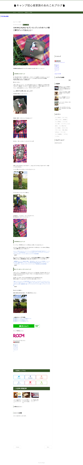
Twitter (19, 378)
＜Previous (17, 447)
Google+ (41, 378)
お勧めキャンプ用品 (28, 12)
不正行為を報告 (5, 16)
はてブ (18, 382)
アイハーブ (63, 132)
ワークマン (65, 121)
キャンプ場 (57, 123)
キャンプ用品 (58, 117)
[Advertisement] (31, 360)
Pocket (30, 383)
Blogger (43, 462)
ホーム (14, 12)
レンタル (57, 136)
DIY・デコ (65, 117)
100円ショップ (58, 119)
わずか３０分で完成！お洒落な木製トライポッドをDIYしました (64, 93)
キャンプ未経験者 (58, 134)
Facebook (30, 378)
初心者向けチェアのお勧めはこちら (20, 319)
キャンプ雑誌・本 (62, 125)
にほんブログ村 (57, 73)
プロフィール (20, 12)
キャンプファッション (65, 123)
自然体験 (65, 119)
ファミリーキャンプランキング (59, 62)
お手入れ (57, 132)
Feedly (41, 383)
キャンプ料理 (58, 121)
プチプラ (65, 134)
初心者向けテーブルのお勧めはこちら (21, 321)
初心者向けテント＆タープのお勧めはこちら (22, 318)
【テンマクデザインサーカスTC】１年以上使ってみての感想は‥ (65, 108)
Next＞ (48, 447)
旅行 (56, 125)
